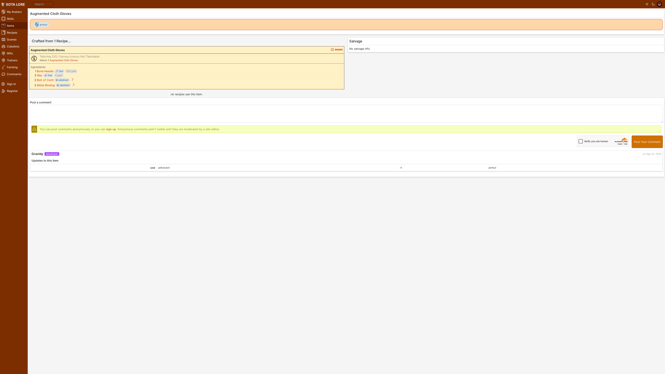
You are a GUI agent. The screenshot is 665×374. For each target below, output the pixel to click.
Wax (39, 75)
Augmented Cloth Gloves (64, 60)
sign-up (111, 129)
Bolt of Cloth (45, 80)
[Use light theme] (647, 4)
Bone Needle (45, 71)
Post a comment (40, 102)
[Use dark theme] (653, 4)
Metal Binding (46, 85)
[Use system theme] (659, 4)
